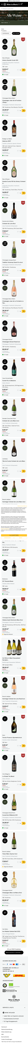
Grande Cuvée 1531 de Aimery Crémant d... (13, 182)
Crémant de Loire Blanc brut (10, 421)
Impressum (4, 1027)
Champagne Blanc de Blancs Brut (12, 892)
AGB (2, 1034)
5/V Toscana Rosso (7, 581)
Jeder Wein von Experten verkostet (14, 1016)
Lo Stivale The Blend (8, 776)
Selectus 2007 (6, 141)
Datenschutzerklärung (6, 1029)
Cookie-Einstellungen (6, 1039)
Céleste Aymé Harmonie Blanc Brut (12, 620)
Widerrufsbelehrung (6, 1032)
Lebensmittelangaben (6, 72)
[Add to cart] (24, 70)
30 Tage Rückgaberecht (10, 1021)
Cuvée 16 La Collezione (9, 380)
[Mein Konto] (19, 4)
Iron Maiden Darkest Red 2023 (11, 931)
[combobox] (14, 8)
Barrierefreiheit (5, 1037)
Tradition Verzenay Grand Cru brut (12, 262)
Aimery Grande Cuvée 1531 (10, 60)
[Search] (2, 8)
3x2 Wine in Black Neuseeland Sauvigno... (11, 659)
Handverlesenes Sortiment (11, 1019)
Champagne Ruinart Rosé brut (11, 342)
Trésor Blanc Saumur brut (9, 854)
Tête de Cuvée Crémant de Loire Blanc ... (13, 462)
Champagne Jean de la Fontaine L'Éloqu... (11, 101)
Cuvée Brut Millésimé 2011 (10, 815)
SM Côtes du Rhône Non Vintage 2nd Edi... (13, 541)
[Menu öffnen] (2, 4)
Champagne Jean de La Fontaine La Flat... (12, 302)
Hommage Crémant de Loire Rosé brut (13, 699)
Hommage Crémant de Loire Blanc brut (13, 502)
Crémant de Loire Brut (8, 223)
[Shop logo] (11, 4)
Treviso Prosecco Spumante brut (12, 737)
